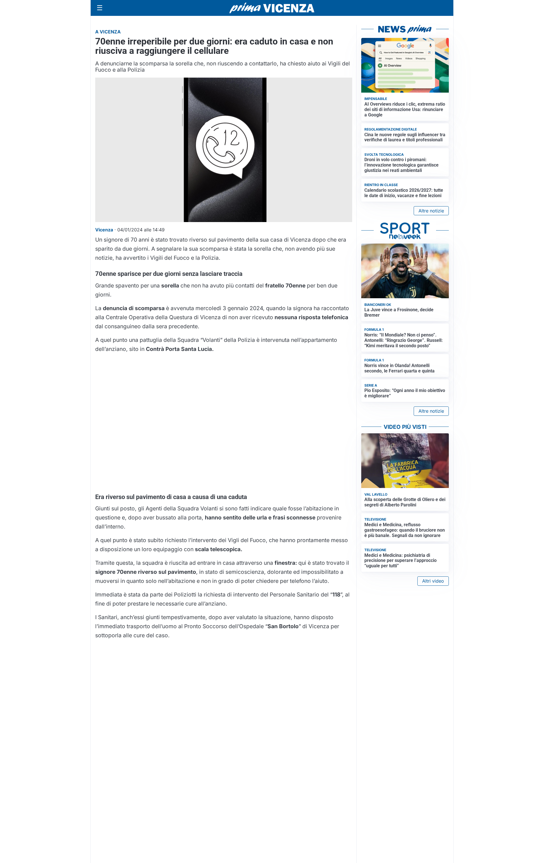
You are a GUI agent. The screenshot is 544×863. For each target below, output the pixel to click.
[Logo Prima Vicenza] (272, 8)
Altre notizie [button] (431, 211)
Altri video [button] (433, 581)
